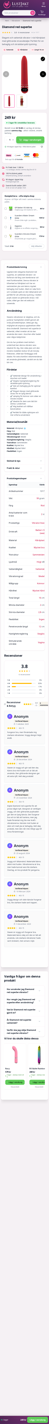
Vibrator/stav (38, 523)
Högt (39, 561)
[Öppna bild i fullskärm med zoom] (43, 59)
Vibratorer (16, 20)
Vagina (41, 642)
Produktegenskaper (17, 478)
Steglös (40, 633)
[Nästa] (43, 74)
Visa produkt (15, 1087)
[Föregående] (6, 74)
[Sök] (32, 13)
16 (40, 597)
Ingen (41, 619)
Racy (7, 1068)
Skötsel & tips (13, 460)
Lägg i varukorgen (32, 139)
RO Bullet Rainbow (37, 1068)
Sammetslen (38, 554)
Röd (42, 505)
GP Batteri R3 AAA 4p (23, 207)
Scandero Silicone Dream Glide (25, 235)
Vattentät (40, 569)
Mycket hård (38, 590)
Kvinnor (40, 583)
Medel (41, 576)
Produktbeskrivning (17, 267)
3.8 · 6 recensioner (22, 32)
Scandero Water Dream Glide (24, 216)
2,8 (39, 612)
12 (40, 626)
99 (38, 498)
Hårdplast (39, 540)
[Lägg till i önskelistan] (41, 146)
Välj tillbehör (36, 246)
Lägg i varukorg (15, 1082)
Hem (7, 20)
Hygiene (18, 226)
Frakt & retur (13, 468)
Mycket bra (39, 547)
